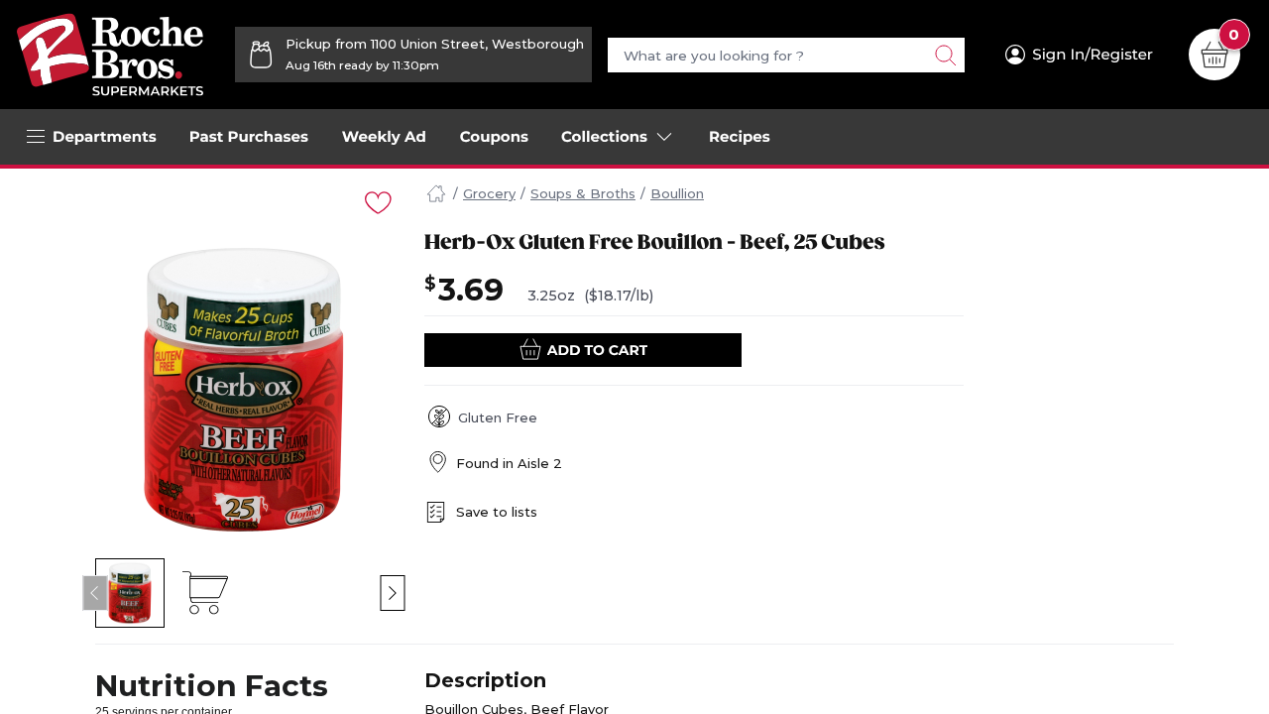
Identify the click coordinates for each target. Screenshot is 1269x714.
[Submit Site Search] (945, 55)
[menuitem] (249, 137)
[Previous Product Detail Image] (95, 593)
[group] (244, 389)
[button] (130, 593)
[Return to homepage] (110, 54)
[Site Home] (436, 194)
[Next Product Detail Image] (393, 593)
